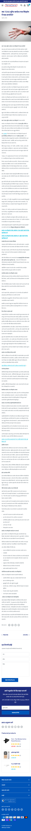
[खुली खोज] (21, 5)
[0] (28, 5)
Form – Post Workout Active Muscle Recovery (18, 740)
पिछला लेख (5, 635)
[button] (16, 744)
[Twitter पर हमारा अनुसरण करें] (6, 726)
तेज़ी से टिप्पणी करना (10, 680)
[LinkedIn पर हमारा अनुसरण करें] (22, 726)
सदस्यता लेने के (15, 712)
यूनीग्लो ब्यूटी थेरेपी (15, 752)
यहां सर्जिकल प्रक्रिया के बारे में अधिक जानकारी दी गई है (14, 365)
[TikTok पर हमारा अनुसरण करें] (18, 726)
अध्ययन (5, 133)
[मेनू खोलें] (2, 5)
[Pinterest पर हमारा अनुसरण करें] (12, 726)
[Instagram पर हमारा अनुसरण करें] (9, 726)
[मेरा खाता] (24, 5)
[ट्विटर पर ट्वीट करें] (15, 625)
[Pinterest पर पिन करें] (12, 625)
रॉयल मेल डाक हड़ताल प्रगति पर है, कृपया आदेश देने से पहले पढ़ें (15, 1)
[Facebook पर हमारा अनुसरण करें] (3, 726)
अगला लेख (25, 635)
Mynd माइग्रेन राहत (15, 764)
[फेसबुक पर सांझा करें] (9, 625)
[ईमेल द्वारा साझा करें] (19, 625)
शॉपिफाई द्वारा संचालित (6, 827)
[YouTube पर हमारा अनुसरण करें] (15, 726)
